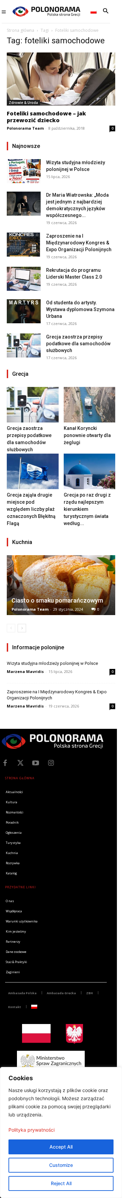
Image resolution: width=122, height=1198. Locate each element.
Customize (61, 1165)
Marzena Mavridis (25, 671)
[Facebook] (5, 763)
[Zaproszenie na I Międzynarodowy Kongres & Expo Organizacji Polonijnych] (24, 245)
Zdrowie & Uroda (23, 102)
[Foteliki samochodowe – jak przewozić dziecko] (61, 79)
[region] (61, 1132)
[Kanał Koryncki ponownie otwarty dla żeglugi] (90, 404)
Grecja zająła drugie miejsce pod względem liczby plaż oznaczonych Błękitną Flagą (31, 509)
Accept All (61, 1147)
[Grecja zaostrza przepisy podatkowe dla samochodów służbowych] (24, 345)
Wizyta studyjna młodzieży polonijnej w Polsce (52, 663)
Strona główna (20, 30)
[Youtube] (35, 763)
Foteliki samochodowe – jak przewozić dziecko (46, 117)
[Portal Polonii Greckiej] (46, 11)
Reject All (61, 1183)
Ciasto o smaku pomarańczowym (57, 600)
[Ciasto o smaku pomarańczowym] (61, 585)
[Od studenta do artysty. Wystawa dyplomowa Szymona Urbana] (24, 311)
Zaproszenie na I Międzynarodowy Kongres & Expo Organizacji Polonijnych (78, 242)
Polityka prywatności (31, 1130)
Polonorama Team (25, 128)
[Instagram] (50, 763)
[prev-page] (11, 628)
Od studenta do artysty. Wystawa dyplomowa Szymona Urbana (80, 309)
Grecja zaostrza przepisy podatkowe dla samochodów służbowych (78, 343)
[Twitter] (20, 763)
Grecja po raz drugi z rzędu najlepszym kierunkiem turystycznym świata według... (87, 509)
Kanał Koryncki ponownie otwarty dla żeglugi (87, 435)
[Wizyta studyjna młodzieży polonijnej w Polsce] (24, 171)
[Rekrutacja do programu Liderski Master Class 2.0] (24, 279)
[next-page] (22, 628)
